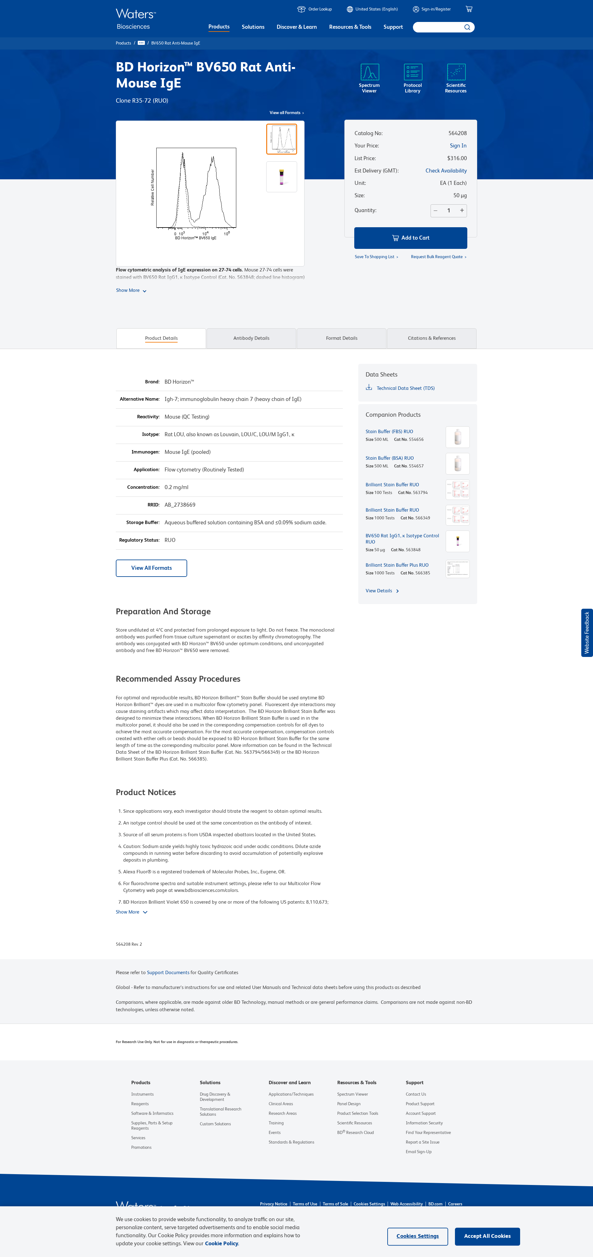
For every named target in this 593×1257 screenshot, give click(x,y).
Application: (147, 469)
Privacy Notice (273, 1204)
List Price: (365, 158)
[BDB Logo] (136, 18)
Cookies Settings (369, 1204)
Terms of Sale (335, 1204)
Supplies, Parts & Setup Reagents (152, 1126)
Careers (455, 1204)
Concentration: (143, 487)
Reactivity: (148, 417)
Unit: (360, 183)
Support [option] (393, 27)
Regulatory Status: (139, 540)
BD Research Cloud (355, 1133)
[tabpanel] (296, 661)
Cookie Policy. (222, 1243)
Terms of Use (305, 1204)
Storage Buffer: (143, 522)
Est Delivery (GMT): (377, 171)
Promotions (141, 1147)
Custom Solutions (215, 1124)
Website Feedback (587, 633)
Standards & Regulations (291, 1142)
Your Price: (367, 146)
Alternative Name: (140, 399)
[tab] (161, 338)
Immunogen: (146, 452)
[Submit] (467, 27)
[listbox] (219, 28)
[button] (410, 238)
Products (123, 43)
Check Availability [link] (446, 171)
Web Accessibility (406, 1204)
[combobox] (444, 27)
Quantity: (365, 210)
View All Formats (151, 568)
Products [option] (218, 27)
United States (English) (376, 9)
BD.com (435, 1204)
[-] (434, 211)
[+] (463, 211)
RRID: (154, 505)
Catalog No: (369, 133)
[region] (296, 1231)
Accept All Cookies (487, 1236)
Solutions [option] (253, 27)
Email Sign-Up (419, 1152)
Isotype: (151, 434)
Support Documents (168, 972)
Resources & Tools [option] (350, 27)
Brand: (152, 382)
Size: (360, 195)
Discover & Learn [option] (297, 27)
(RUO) (160, 101)
